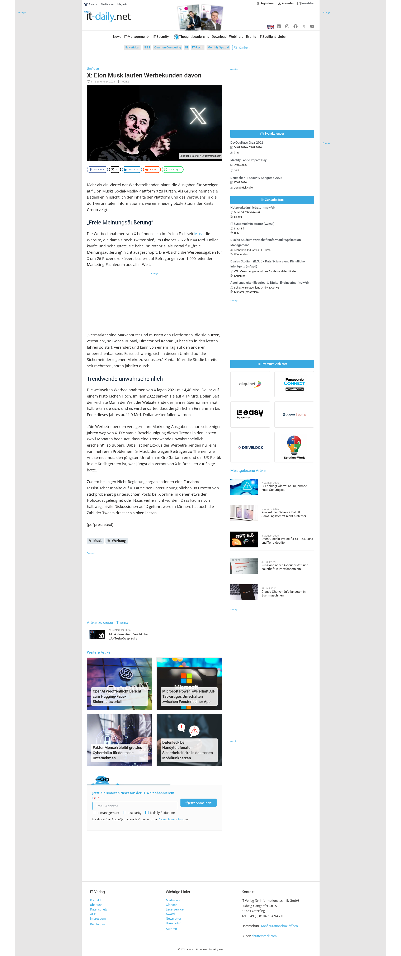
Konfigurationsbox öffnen (279, 926)
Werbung (119, 540)
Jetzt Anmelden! (200, 803)
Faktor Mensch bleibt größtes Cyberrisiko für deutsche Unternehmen (117, 752)
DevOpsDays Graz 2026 (247, 142)
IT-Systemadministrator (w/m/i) (252, 224)
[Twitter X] (304, 26)
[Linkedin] (279, 26)
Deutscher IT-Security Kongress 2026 (256, 178)
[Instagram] (287, 26)
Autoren (171, 929)
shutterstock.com (264, 936)
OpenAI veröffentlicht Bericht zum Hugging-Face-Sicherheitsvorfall (117, 696)
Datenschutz (98, 909)
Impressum (98, 919)
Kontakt (95, 900)
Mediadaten (174, 900)
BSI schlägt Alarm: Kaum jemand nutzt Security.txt (284, 488)
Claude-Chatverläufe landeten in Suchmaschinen (283, 593)
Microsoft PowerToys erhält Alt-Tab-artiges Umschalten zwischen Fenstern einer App (189, 696)
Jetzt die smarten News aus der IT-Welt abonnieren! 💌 (133, 795)
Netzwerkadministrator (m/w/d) (252, 207)
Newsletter (173, 919)
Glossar (171, 905)
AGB (93, 914)
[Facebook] (295, 26)
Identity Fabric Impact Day (248, 160)
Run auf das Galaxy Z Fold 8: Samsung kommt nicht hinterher (283, 514)
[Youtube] (312, 26)
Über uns (96, 905)
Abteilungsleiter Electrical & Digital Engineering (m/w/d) (269, 283)
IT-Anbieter (173, 923)
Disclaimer (97, 924)
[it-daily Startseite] (115, 17)
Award (170, 914)
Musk (199, 233)
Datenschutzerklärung (171, 819)
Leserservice (175, 909)
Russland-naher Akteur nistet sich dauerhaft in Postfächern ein (284, 567)
